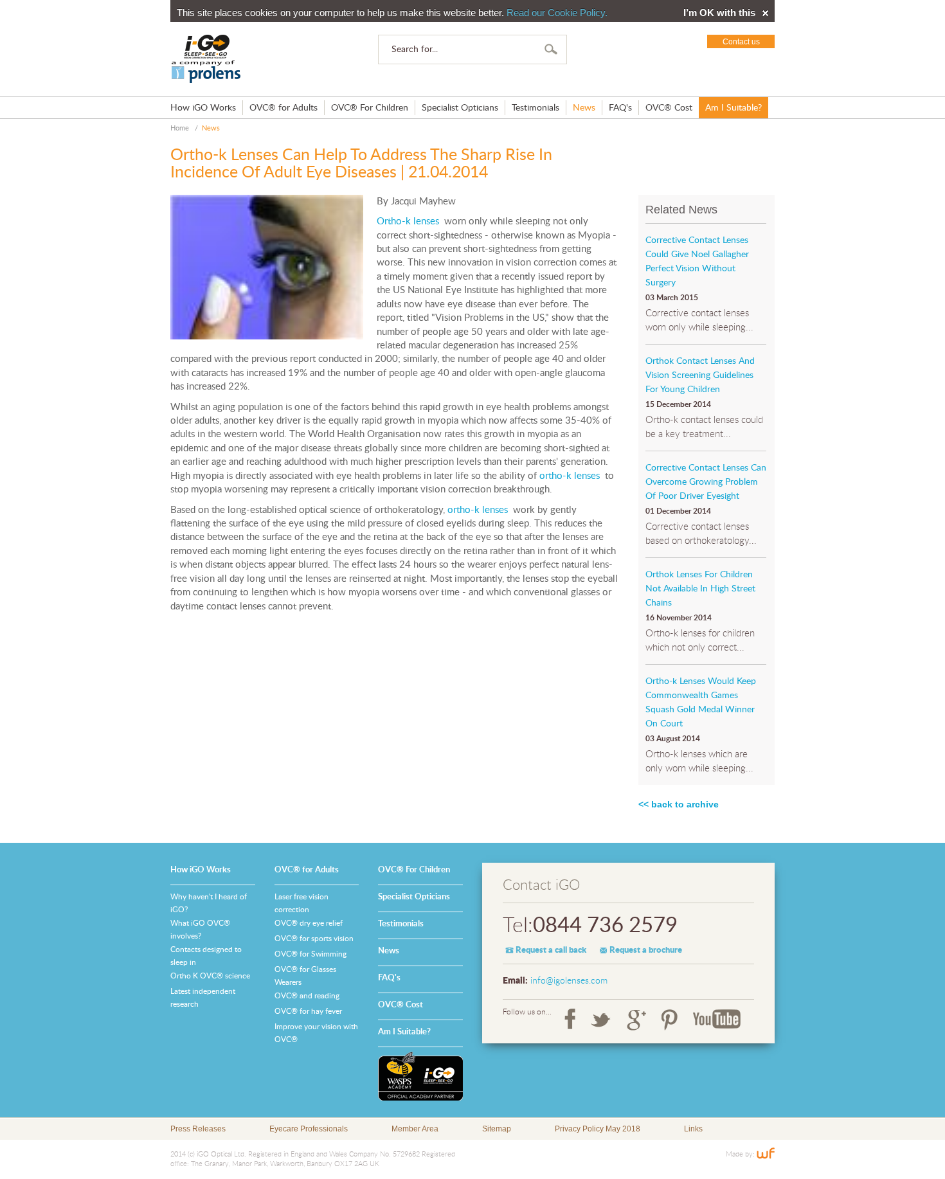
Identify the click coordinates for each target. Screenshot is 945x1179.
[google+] (636, 1019)
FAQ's (620, 108)
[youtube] (717, 1019)
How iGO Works (203, 108)
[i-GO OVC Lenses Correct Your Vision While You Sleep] (206, 59)
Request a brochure (645, 950)
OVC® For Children (369, 108)
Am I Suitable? (733, 108)
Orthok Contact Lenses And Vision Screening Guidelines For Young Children (700, 375)
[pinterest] (670, 1019)
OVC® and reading (306, 996)
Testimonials (535, 108)
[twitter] (601, 1019)
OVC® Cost (668, 108)
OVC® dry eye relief (308, 923)
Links (693, 1128)
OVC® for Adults (283, 108)
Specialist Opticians (460, 108)
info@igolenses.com (569, 981)
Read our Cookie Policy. (557, 12)
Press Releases (198, 1128)
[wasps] (420, 1076)
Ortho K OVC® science (210, 976)
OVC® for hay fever (308, 1011)
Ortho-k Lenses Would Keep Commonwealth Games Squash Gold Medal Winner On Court (700, 702)
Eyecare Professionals (308, 1128)
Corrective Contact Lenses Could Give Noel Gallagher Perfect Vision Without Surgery (697, 261)
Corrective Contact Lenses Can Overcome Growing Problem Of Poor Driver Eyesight (705, 482)
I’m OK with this (719, 12)
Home (179, 128)
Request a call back (551, 950)
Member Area (415, 1128)
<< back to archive (678, 804)
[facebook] (569, 1019)
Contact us (741, 41)
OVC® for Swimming (310, 954)
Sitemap (496, 1128)
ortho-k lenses (569, 476)
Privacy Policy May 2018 (597, 1128)
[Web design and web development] (766, 1154)
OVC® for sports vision (314, 938)
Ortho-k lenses (408, 221)
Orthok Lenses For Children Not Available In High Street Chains (700, 589)
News (584, 108)
